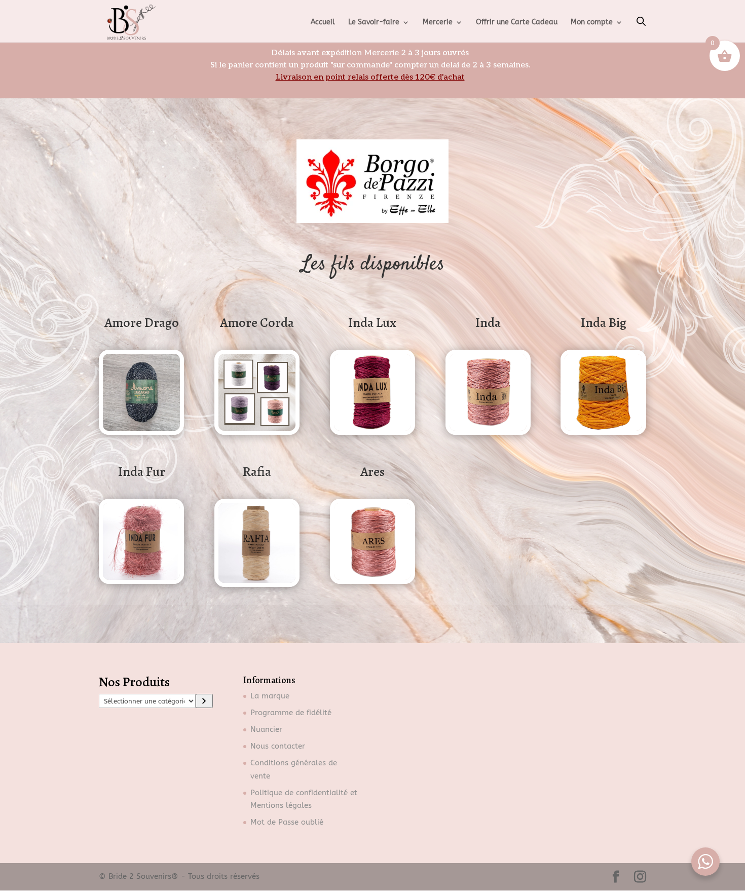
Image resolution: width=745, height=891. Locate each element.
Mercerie (438, 22)
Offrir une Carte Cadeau (516, 22)
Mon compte (592, 22)
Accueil (323, 22)
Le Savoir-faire (373, 22)
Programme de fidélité (290, 712)
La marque (269, 695)
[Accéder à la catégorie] (204, 701)
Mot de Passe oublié (286, 822)
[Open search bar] (641, 21)
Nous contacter (277, 746)
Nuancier (266, 729)
